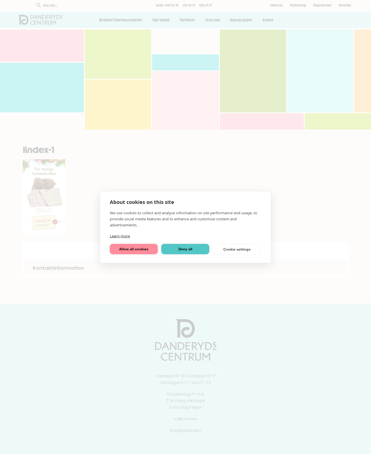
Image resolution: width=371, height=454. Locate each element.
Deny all (185, 249)
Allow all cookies (133, 249)
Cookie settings (237, 249)
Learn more (120, 235)
